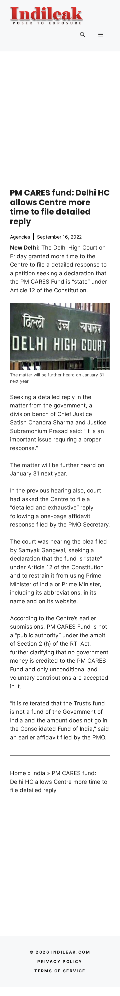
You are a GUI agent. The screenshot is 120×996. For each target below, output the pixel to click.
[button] (82, 35)
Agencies (20, 237)
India (38, 773)
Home (18, 773)
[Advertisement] (60, 115)
